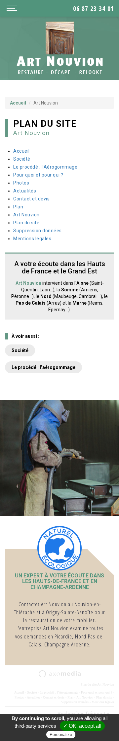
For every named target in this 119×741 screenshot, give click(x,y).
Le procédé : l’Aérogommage (45, 167)
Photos (21, 182)
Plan (18, 206)
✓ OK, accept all (82, 726)
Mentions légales (32, 238)
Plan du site (26, 222)
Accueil (18, 103)
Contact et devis (31, 198)
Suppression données (37, 230)
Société (21, 159)
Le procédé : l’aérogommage (43, 367)
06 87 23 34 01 (93, 8)
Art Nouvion (26, 214)
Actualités (24, 190)
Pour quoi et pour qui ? (38, 175)
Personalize (61, 734)
